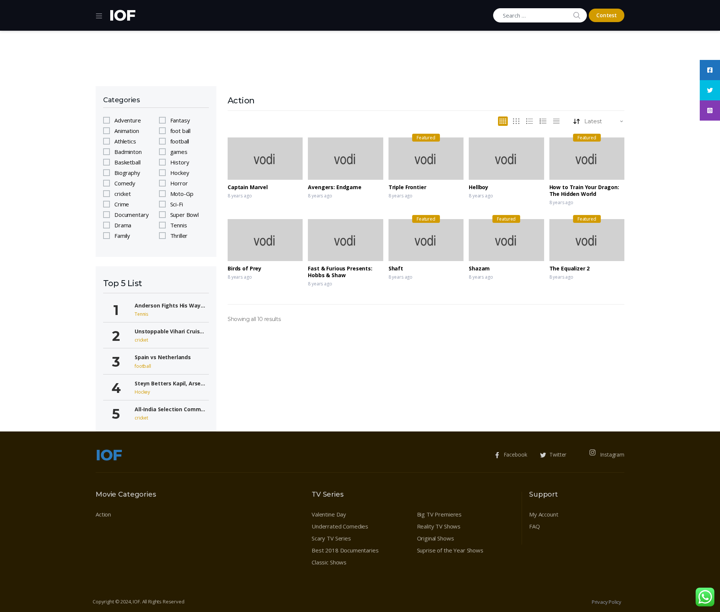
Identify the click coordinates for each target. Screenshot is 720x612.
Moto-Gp (182, 193)
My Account (543, 514)
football (179, 141)
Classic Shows (329, 562)
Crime (121, 204)
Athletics (125, 141)
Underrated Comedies (340, 526)
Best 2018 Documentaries (345, 550)
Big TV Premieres (439, 514)
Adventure (127, 120)
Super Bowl (184, 214)
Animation (126, 130)
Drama (122, 225)
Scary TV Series (331, 538)
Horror (179, 183)
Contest (606, 15)
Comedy (124, 183)
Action (103, 514)
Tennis (178, 225)
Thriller (179, 235)
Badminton (128, 151)
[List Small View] (556, 121)
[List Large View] (529, 121)
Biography (127, 172)
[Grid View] (503, 121)
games (179, 151)
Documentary (131, 214)
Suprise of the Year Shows (450, 550)
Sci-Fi (176, 204)
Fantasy (180, 120)
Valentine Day (329, 514)
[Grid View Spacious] (516, 121)
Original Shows (435, 538)
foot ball (180, 130)
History (179, 162)
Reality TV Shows (439, 526)
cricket (122, 193)
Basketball (127, 162)
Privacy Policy (606, 602)
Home (103, 76)
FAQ (534, 526)
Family (122, 235)
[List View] (543, 121)
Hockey (179, 172)
